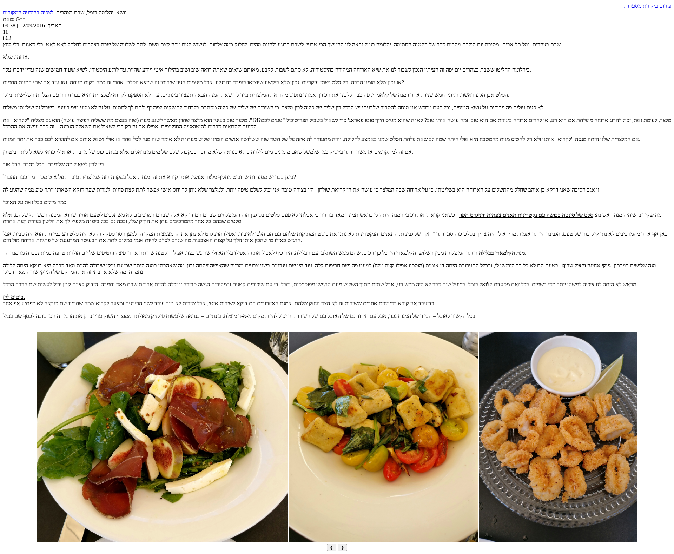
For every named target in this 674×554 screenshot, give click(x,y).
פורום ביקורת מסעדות (647, 6)
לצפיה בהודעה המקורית (28, 12)
